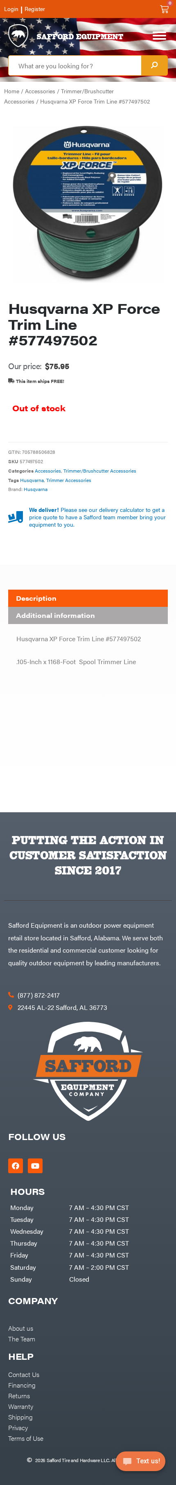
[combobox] (75, 65)
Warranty (20, 1406)
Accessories (40, 91)
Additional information (55, 615)
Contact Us (23, 1374)
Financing (22, 1385)
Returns (19, 1395)
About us (20, 1328)
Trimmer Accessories (68, 480)
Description (36, 598)
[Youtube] (35, 1165)
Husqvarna (32, 480)
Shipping (20, 1417)
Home (11, 91)
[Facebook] (15, 1165)
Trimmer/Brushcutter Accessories (99, 470)
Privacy (18, 1427)
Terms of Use (25, 1438)
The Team (21, 1338)
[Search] (154, 65)
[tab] (88, 598)
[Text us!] (140, 1463)
